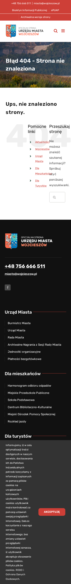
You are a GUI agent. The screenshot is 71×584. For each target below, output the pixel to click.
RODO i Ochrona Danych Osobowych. (15, 574)
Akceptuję (52, 512)
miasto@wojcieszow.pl (47, 3)
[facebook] (8, 287)
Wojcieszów (42, 149)
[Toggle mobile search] (56, 31)
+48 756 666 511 (25, 266)
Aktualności (42, 142)
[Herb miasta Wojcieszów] (29, 234)
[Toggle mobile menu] (63, 31)
